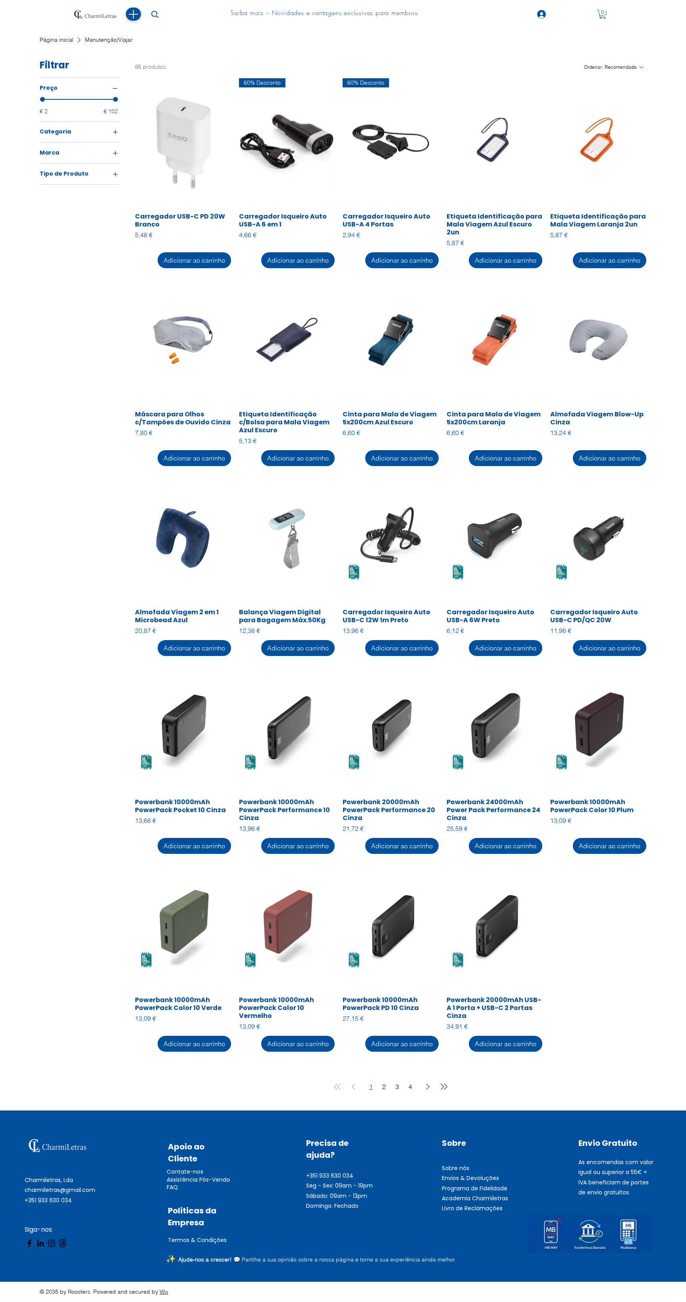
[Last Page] (444, 1087)
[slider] (42, 99)
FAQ (172, 1187)
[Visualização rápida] (183, 142)
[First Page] (337, 1087)
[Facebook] (29, 1243)
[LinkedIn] (40, 1243)
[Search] (155, 14)
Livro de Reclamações (472, 1208)
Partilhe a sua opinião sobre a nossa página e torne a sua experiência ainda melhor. (349, 1259)
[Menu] (133, 14)
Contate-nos (185, 1172)
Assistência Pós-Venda (198, 1180)
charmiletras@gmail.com (60, 1190)
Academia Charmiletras (475, 1198)
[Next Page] (428, 1087)
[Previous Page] (353, 1087)
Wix (164, 1291)
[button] (602, 14)
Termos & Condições (197, 1240)
